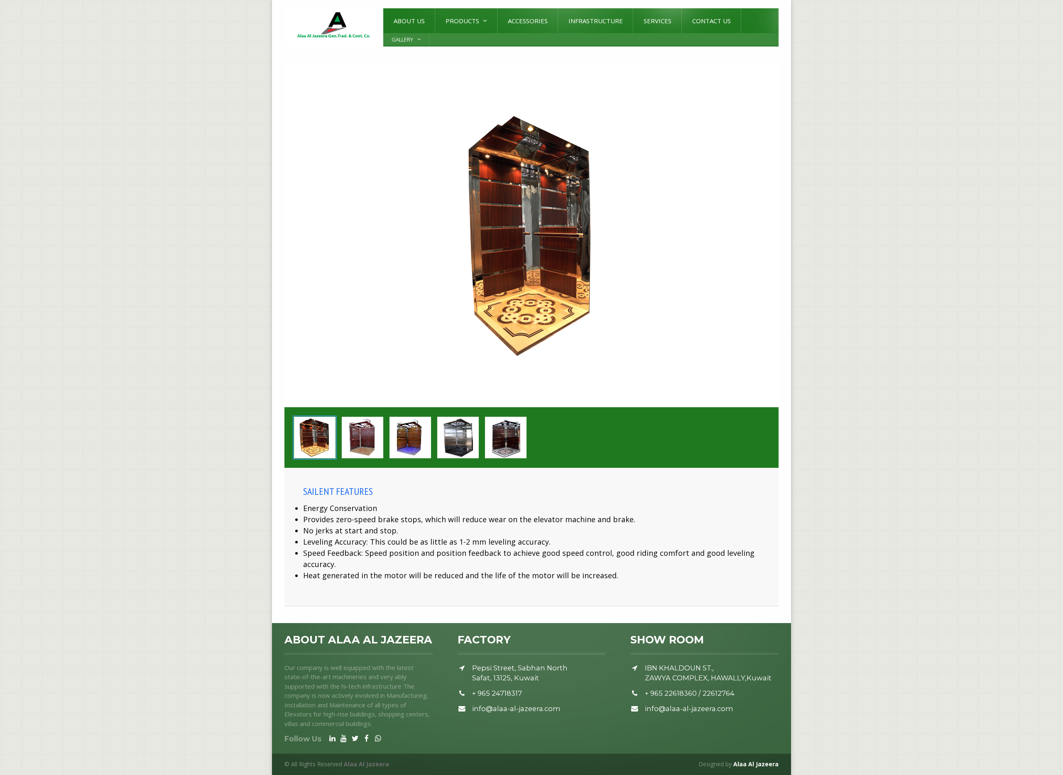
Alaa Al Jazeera (756, 764)
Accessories (528, 21)
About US (409, 21)
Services (657, 21)
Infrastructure (595, 21)
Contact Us (711, 21)
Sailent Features (338, 491)
